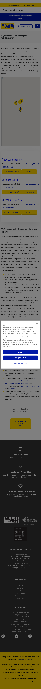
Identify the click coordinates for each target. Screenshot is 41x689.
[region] (20, 345)
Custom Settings (20, 363)
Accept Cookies (20, 358)
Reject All (20, 352)
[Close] (37, 323)
